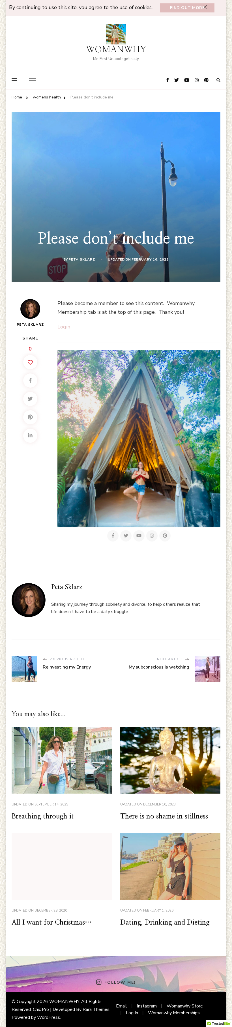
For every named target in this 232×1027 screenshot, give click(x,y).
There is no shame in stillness (164, 816)
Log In (132, 1013)
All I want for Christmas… (51, 922)
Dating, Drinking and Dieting (165, 922)
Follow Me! (120, 982)
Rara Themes (96, 1009)
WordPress (48, 1017)
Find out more (187, 7)
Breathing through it (43, 816)
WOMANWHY (116, 50)
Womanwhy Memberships (174, 1013)
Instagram (147, 1006)
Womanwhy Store (185, 1006)
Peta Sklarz (81, 259)
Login (63, 326)
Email (121, 1006)
